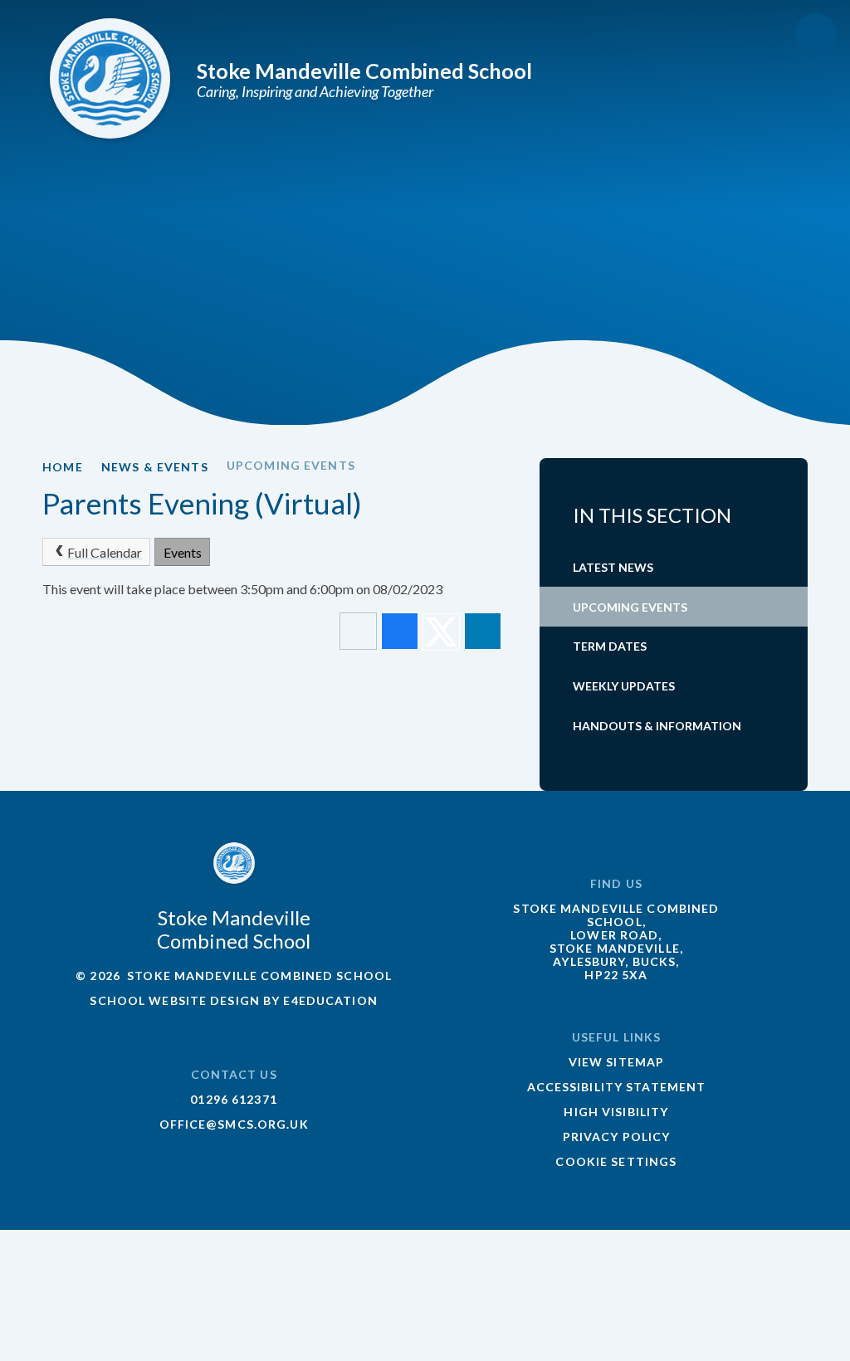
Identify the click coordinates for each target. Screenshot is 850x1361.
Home (62, 467)
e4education (330, 1000)
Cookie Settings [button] (616, 1161)
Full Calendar (104, 552)
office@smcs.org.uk (234, 1124)
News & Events (154, 467)
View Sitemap (616, 1062)
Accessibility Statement (616, 1087)
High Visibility (616, 1112)
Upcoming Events (291, 465)
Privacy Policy (617, 1136)
